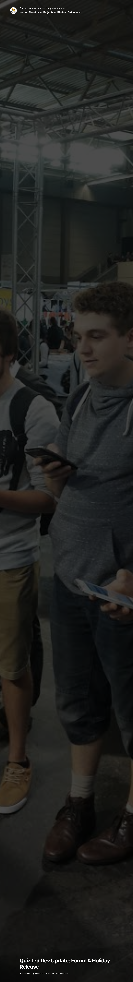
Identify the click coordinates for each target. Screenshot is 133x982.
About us (33, 12)
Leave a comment (61, 974)
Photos (61, 12)
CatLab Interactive (30, 8)
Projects (48, 12)
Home (23, 12)
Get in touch (75, 12)
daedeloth (26, 974)
